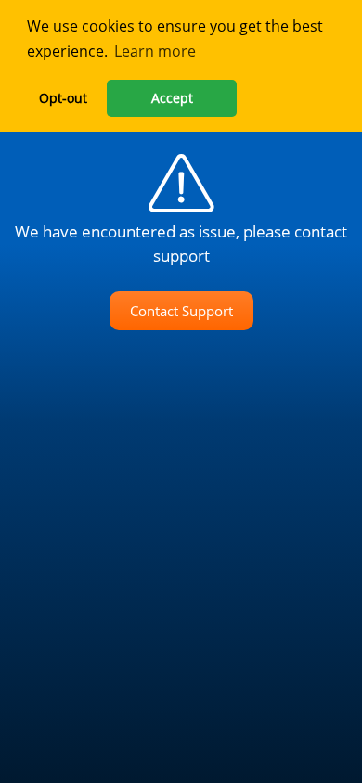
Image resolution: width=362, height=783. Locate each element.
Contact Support (181, 311)
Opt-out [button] (63, 98)
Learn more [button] (155, 51)
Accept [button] (172, 98)
